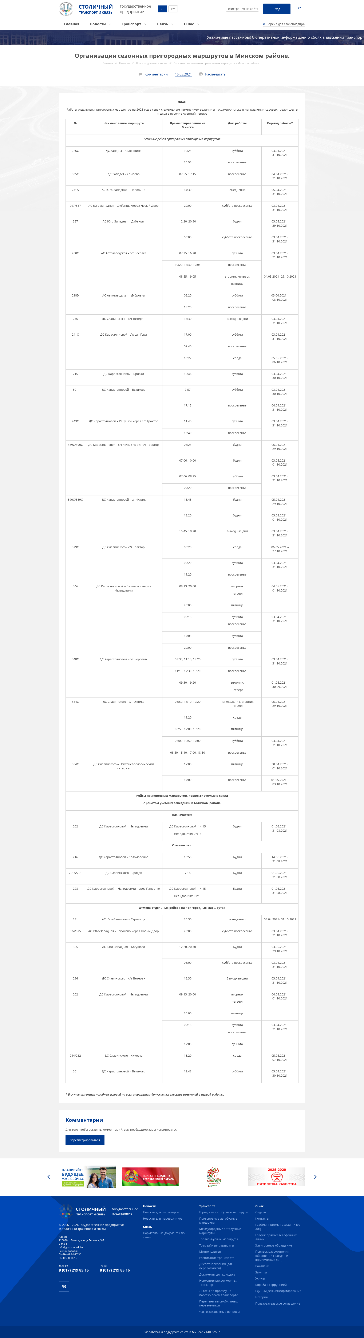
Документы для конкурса (217, 1274)
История (261, 1297)
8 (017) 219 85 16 (115, 1270)
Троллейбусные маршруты (218, 1239)
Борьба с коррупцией (271, 1285)
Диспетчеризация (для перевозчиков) (216, 1266)
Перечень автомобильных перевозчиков (218, 1303)
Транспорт (132, 23)
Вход (276, 9)
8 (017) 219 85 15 (74, 1270)
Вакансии (262, 1266)
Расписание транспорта (216, 1258)
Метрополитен (210, 1251)
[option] (87, 1177)
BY (173, 9)
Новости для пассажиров (161, 1212)
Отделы (260, 1212)
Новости (98, 23)
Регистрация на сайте (242, 9)
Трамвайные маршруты (216, 1245)
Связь (163, 23)
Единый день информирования (278, 1291)
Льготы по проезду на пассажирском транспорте (218, 1293)
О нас (189, 23)
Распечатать (215, 74)
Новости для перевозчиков (162, 1218)
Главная (71, 23)
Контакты (262, 1218)
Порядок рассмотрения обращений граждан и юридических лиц (272, 1255)
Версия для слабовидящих (286, 24)
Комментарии (156, 74)
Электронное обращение (273, 1245)
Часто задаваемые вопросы (219, 1312)
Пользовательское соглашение (277, 1303)
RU (163, 9)
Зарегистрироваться (85, 1140)
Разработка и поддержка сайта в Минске (173, 1332)
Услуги (260, 1278)
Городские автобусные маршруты (223, 1212)
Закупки (261, 1272)
